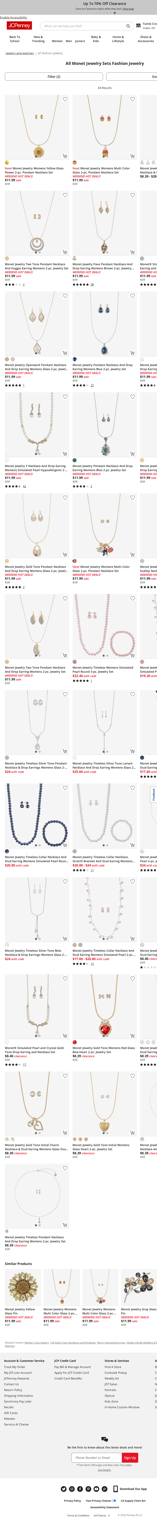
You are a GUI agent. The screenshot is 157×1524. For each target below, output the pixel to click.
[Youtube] (97, 1489)
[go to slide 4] (107, 13)
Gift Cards (11, 1413)
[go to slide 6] (115, 13)
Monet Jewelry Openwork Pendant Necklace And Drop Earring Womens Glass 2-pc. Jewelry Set (36, 367)
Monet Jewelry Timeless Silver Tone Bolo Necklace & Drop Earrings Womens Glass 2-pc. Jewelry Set (35, 953)
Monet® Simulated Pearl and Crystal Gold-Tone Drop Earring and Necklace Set (35, 1050)
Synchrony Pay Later (18, 1401)
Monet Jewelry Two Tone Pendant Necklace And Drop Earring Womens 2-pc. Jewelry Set (35, 670)
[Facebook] (80, 1489)
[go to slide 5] (111, 13)
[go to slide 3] (104, 13)
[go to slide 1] (96, 13)
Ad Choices (100, 1515)
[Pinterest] (89, 1489)
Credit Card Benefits (68, 1378)
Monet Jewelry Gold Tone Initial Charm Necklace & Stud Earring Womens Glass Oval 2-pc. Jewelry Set (36, 1147)
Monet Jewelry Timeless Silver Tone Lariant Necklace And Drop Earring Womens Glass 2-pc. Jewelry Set (104, 765)
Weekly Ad (112, 1378)
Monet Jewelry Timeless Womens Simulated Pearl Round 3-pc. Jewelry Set (103, 670)
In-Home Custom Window (122, 1407)
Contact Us (11, 1384)
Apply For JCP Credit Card (71, 1373)
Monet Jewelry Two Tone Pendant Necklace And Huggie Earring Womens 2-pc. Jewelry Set (36, 266)
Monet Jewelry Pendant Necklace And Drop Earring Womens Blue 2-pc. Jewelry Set (103, 367)
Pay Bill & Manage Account (72, 1367)
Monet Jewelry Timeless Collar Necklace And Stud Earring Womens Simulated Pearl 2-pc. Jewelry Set (103, 953)
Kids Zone (111, 1401)
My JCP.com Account (18, 1373)
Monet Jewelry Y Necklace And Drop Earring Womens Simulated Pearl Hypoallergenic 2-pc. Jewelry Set (35, 468)
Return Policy (13, 1390)
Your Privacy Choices (98, 1500)
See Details (104, 1470)
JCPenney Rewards (16, 1378)
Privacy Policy (72, 1500)
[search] (130, 26)
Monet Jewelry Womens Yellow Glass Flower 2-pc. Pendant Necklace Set (34, 170)
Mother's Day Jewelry (37, 1342)
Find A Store (113, 1367)
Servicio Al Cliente (16, 1424)
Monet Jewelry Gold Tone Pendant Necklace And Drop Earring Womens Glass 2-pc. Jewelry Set (36, 569)
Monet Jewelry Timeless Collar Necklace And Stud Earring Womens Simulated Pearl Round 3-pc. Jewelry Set (36, 859)
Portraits (110, 1390)
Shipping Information (18, 1396)
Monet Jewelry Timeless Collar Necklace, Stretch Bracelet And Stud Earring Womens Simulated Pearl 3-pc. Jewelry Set (102, 859)
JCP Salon (111, 1384)
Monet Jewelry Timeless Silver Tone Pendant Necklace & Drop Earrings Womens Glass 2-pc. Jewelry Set (36, 765)
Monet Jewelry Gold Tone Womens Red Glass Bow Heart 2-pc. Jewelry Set (104, 1050)
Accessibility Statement (104, 1507)
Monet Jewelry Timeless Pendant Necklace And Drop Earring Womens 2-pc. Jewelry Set (35, 1239)
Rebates (9, 1419)
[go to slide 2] (100, 13)
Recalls (9, 1407)
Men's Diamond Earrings (111, 1342)
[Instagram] (72, 1489)
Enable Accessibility (13, 17)
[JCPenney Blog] (105, 1489)
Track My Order (14, 1367)
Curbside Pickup (116, 1373)
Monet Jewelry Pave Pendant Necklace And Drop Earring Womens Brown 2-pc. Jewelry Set (102, 266)
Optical (109, 1396)
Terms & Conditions (78, 1515)
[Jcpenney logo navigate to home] (19, 25)
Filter (54, 76)
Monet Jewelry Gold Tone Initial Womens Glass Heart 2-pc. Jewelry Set (101, 1147)
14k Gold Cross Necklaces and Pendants (73, 1342)
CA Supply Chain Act (133, 1500)
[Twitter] (64, 1489)
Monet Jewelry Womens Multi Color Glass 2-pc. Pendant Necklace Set (101, 170)
